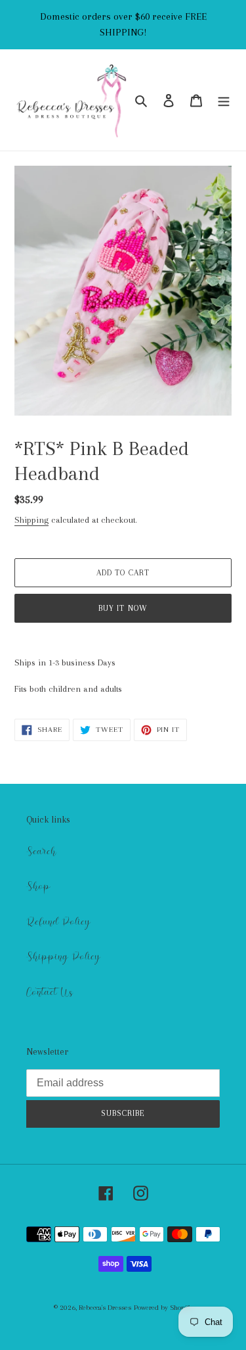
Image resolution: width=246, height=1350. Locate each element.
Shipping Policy (63, 956)
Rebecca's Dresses (105, 1307)
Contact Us (49, 992)
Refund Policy (58, 921)
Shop (38, 886)
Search (41, 851)
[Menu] (223, 100)
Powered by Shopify (163, 1307)
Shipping (31, 520)
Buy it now (122, 608)
